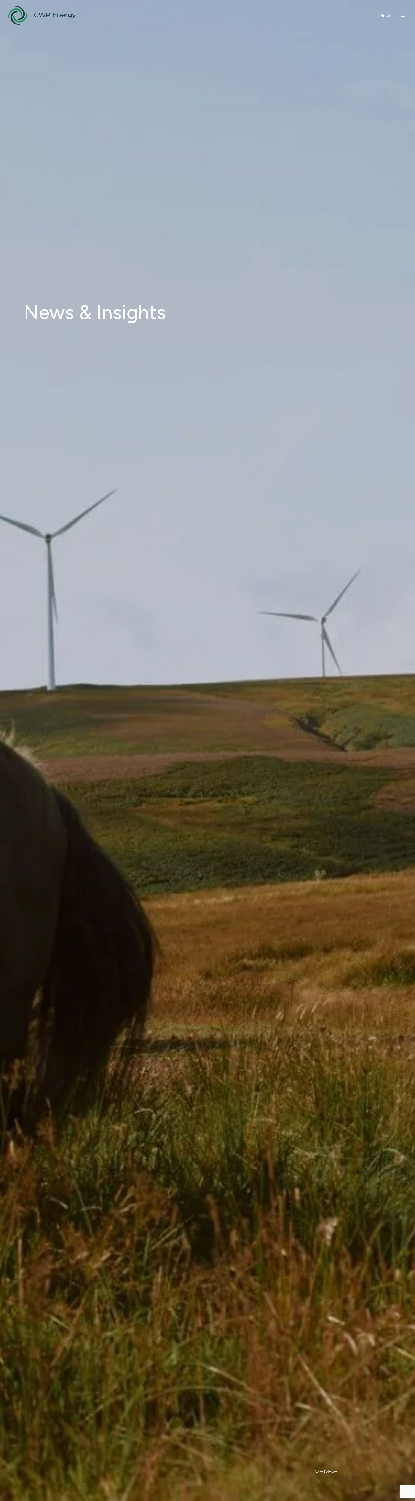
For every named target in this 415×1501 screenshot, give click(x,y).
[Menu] (403, 15)
